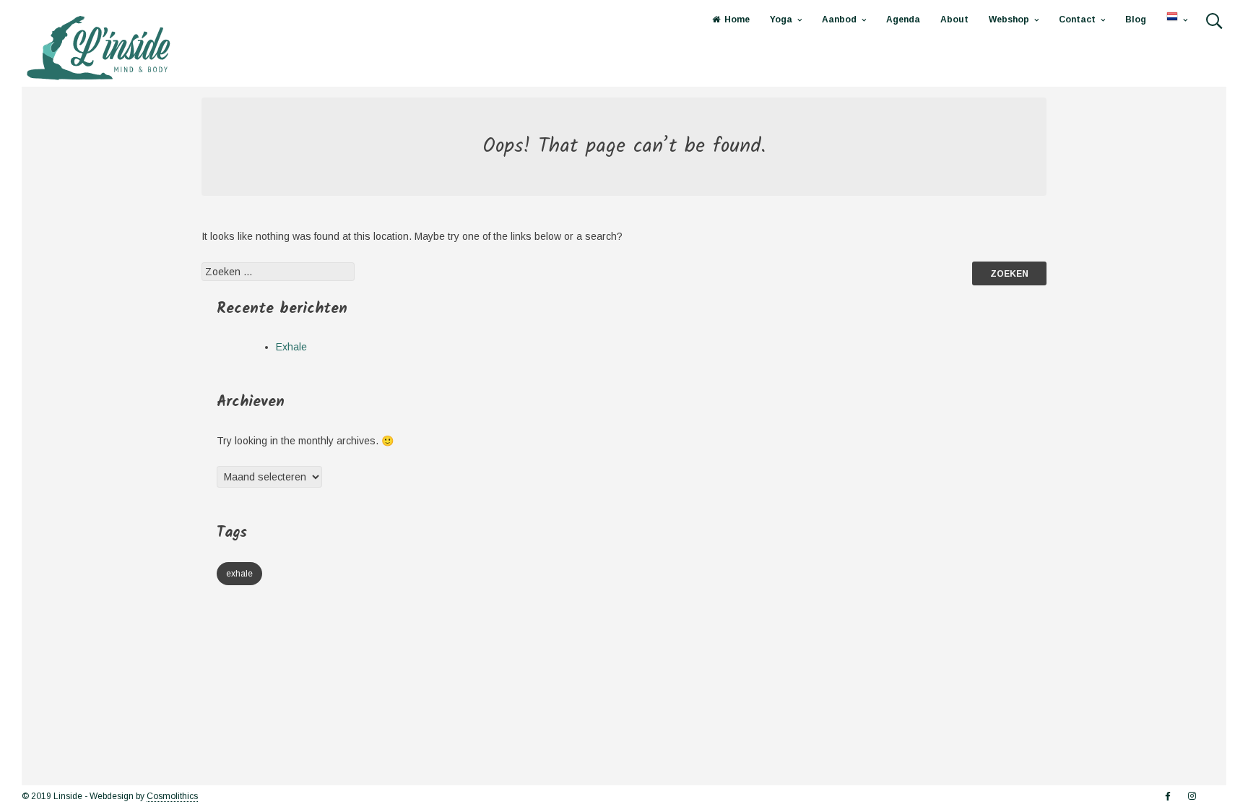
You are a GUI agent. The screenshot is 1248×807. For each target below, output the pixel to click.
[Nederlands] (1177, 20)
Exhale (291, 347)
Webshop (1009, 19)
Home (737, 19)
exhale (239, 574)
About (954, 19)
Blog (1135, 19)
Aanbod (839, 19)
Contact (1077, 19)
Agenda (903, 19)
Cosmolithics (172, 796)
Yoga (781, 19)
